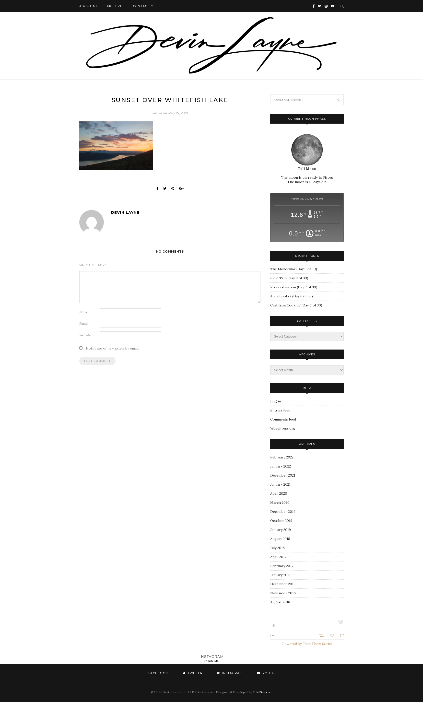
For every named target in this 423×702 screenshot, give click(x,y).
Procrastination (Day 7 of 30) (293, 287)
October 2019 (281, 520)
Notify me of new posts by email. (112, 348)
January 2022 (280, 466)
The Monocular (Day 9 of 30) (293, 269)
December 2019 (282, 511)
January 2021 (280, 484)
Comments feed (283, 419)
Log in (275, 401)
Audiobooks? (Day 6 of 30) (291, 296)
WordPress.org (282, 428)
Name (83, 312)
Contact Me (144, 6)
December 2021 (282, 475)
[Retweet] (322, 635)
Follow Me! (211, 661)
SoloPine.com (262, 692)
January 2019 (280, 529)
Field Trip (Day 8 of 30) (289, 278)
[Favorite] (332, 635)
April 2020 (278, 493)
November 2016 (283, 593)
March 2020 (280, 502)
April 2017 (278, 557)
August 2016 (280, 602)
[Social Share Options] (272, 635)
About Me (88, 6)
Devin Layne (125, 212)
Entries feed (280, 410)
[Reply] (340, 635)
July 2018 (277, 548)
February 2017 (281, 566)
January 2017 (280, 575)
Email (83, 324)
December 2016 (282, 584)
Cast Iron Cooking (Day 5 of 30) (296, 305)
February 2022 (282, 457)
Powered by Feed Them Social (307, 644)
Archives (116, 6)
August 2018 (280, 539)
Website (85, 335)
